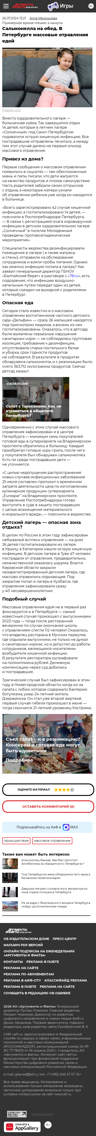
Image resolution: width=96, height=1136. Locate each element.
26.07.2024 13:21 (14, 18)
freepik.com (11, 110)
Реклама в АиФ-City (22, 980)
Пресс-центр (64, 939)
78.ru (74, 276)
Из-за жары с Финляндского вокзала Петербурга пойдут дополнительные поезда (55, 904)
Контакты (13, 962)
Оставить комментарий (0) (48, 807)
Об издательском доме (26, 939)
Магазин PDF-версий (23, 945)
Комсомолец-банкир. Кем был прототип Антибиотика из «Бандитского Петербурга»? (52, 861)
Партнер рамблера (42, 1114)
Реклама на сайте (21, 968)
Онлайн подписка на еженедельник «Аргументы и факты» (39, 953)
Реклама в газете (42, 962)
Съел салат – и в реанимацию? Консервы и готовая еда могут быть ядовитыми (43, 744)
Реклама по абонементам (29, 974)
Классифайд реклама (65, 980)
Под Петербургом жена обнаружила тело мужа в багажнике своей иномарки (55, 876)
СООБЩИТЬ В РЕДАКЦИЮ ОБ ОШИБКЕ (37, 993)
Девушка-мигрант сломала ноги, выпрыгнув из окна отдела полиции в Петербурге (54, 890)
